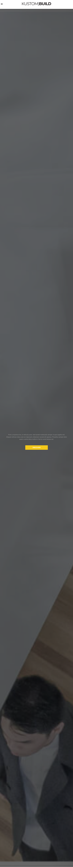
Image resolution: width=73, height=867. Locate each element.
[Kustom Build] (36, 4)
